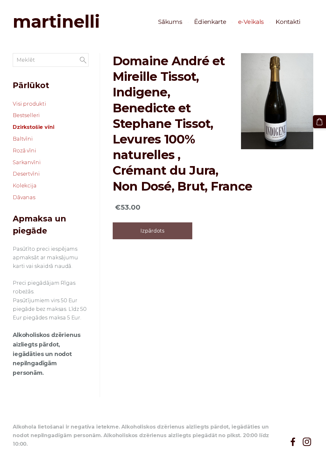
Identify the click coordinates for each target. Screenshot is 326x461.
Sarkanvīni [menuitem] (26, 162)
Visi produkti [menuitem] (29, 104)
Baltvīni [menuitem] (23, 139)
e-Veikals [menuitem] (251, 21)
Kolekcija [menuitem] (25, 186)
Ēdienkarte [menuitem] (210, 21)
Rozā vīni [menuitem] (24, 151)
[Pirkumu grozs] (319, 121)
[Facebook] (293, 441)
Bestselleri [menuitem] (26, 115)
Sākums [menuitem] (170, 21)
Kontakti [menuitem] (288, 21)
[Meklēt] (83, 59)
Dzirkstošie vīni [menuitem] (33, 127)
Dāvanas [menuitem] (24, 197)
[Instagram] (307, 441)
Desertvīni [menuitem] (26, 174)
